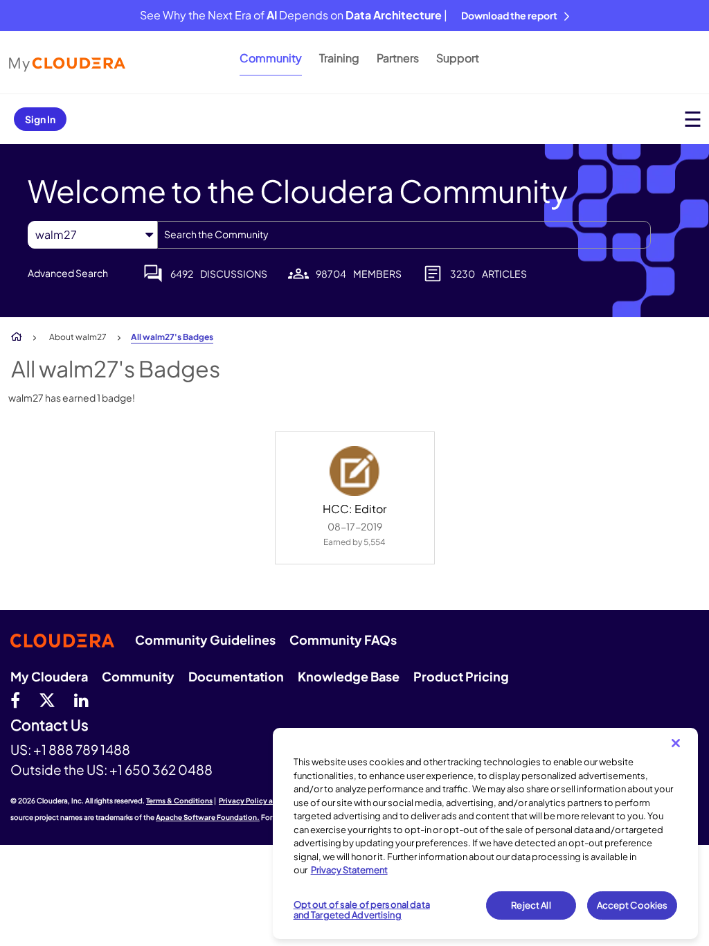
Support (457, 58)
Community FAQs (343, 640)
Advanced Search (68, 273)
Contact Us (49, 725)
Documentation (236, 676)
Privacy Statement (349, 869)
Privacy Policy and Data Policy (270, 800)
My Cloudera (49, 676)
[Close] (676, 743)
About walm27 (78, 337)
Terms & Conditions (179, 800)
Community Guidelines (205, 640)
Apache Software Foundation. (208, 817)
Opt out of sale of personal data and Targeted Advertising (362, 910)
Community (271, 58)
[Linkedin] (81, 699)
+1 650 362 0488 (161, 769)
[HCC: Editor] (354, 471)
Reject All (530, 905)
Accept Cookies (632, 905)
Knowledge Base (349, 676)
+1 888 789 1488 (81, 749)
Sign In (40, 119)
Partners (398, 58)
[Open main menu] (692, 118)
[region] (485, 833)
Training (339, 58)
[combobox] (404, 235)
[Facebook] (15, 699)
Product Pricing (461, 676)
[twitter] (47, 699)
